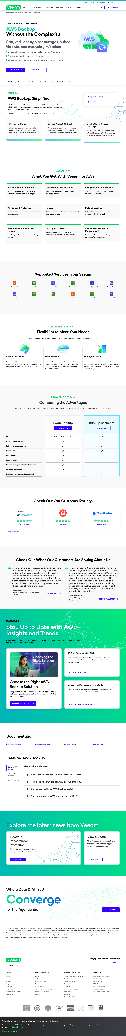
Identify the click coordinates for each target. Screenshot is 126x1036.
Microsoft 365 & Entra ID (71, 989)
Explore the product (96, 97)
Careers (8, 981)
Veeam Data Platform (70, 981)
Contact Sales (94, 3)
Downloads (84, 3)
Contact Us (9, 986)
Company (78, 7)
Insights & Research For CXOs (101, 976)
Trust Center (9, 994)
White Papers (97, 984)
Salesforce (67, 992)
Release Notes (71, 744)
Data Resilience (68, 979)
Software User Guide (44, 744)
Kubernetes (67, 994)
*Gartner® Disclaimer (13, 531)
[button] (63, 1031)
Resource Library (98, 981)
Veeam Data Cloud (69, 984)
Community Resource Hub (42, 992)
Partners (59, 7)
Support (110, 3)
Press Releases (10, 989)
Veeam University (40, 986)
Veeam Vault (68, 986)
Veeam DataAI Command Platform (74, 976)
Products (27, 7)
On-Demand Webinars (99, 986)
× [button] (124, 1018)
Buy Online (103, 3)
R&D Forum (38, 994)
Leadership (9, 979)
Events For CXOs (98, 979)
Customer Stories (98, 989)
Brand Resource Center (13, 992)
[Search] (101, 7)
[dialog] (63, 1026)
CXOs (68, 7)
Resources (48, 7)
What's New (93, 102)
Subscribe (112, 962)
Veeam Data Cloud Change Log (44, 989)
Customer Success (40, 981)
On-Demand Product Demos (101, 992)
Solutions (37, 7)
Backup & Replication (70, 997)
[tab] (14, 768)
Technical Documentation (42, 979)
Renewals (38, 984)
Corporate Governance (13, 984)
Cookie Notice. (17, 1027)
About (8, 976)
